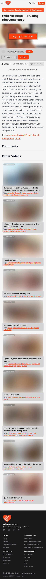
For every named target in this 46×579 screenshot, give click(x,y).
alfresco (24, 467)
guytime (18, 467)
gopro (30, 467)
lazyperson (37, 263)
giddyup (6, 265)
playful (19, 366)
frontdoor (7, 195)
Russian (21, 135)
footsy (26, 397)
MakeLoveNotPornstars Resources (33, 547)
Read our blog (7, 560)
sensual (10, 193)
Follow (29, 52)
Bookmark (10, 57)
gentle (22, 263)
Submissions (27, 557)
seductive (10, 229)
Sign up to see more (23, 36)
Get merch (6, 547)
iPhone (28, 135)
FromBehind (21, 435)
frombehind (36, 364)
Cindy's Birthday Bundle (9, 544)
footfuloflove (19, 397)
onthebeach (17, 193)
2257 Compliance (28, 554)
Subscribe (5, 541)
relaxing (35, 193)
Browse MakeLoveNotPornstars (32, 541)
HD (15, 366)
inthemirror (20, 433)
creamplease (22, 328)
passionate (13, 231)
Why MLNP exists (8, 554)
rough (17, 138)
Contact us (6, 563)
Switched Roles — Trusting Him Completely (20, 18)
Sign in (35, 3)
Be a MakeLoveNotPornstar (31, 544)
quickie (23, 500)
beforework (7, 330)
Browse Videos (28, 539)
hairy (29, 328)
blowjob (35, 135)
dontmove (12, 135)
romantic (38, 296)
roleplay (17, 229)
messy (11, 265)
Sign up (5, 539)
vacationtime (23, 195)
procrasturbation (9, 469)
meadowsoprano (15, 51)
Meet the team (7, 557)
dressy (11, 366)
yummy (10, 138)
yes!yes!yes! (29, 263)
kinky (4, 138)
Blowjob (14, 435)
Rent (24, 57)
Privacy (26, 560)
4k (13, 502)
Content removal (28, 566)
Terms (25, 563)
